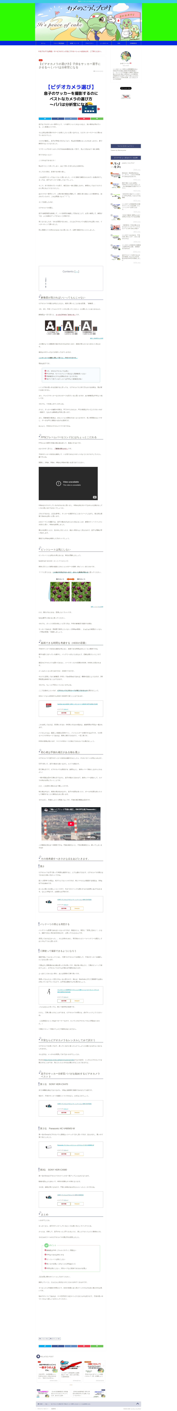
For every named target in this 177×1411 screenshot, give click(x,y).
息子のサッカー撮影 (55, 1338)
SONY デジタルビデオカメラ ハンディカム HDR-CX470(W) (74, 899)
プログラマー (89, 43)
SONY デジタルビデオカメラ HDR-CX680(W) (70, 1195)
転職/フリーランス (74, 44)
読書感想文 (133, 43)
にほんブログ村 (126, 98)
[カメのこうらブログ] (88, 40)
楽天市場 (63, 712)
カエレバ (66, 709)
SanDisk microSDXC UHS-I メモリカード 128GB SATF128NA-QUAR (77, 704)
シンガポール (104, 43)
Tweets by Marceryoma (118, 150)
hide (77, 272)
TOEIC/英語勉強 (59, 43)
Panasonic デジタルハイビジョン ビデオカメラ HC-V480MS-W (75, 1145)
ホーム (43, 43)
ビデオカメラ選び (44, 1338)
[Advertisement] (71, 247)
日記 (119, 43)
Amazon (77, 712)
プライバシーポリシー (42, 1408)
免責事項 (53, 1408)
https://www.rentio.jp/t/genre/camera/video (59, 1060)
